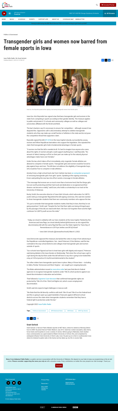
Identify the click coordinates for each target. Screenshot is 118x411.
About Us (55, 19)
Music (12, 19)
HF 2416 (48, 140)
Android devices (70, 384)
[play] (4, 13)
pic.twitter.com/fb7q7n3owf (67, 227)
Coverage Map (68, 19)
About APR (44, 386)
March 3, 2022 (75, 232)
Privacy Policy (45, 380)
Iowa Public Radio (44, 304)
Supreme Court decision (47, 279)
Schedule (21, 19)
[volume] (9, 13)
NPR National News (57, 311)
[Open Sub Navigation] (7, 19)
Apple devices (70, 382)
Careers (43, 389)
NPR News (70, 311)
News (4, 19)
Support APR (43, 19)
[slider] (12, 13)
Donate (59, 365)
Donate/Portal (108, 5)
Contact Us (44, 388)
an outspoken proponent (81, 173)
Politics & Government (11, 34)
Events (32, 19)
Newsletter (80, 19)
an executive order (57, 269)
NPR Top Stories (83, 311)
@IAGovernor (70, 222)
